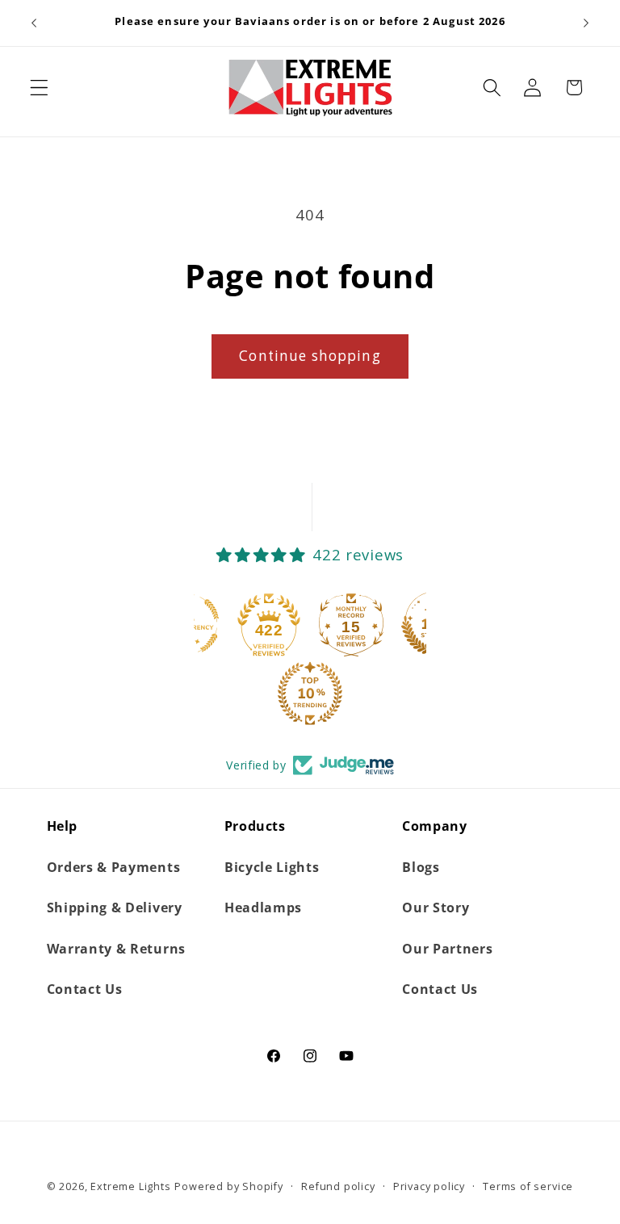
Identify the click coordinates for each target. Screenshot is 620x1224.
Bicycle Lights (272, 867)
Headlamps (263, 907)
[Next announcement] (586, 22)
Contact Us (85, 989)
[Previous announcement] (34, 22)
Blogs (420, 867)
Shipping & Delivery (114, 907)
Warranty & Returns (116, 949)
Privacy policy (429, 1186)
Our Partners (447, 949)
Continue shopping (310, 355)
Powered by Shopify (228, 1186)
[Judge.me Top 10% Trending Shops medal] (310, 693)
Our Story (435, 907)
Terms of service (528, 1186)
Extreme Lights (130, 1186)
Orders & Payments (114, 867)
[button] (39, 87)
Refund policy (338, 1186)
